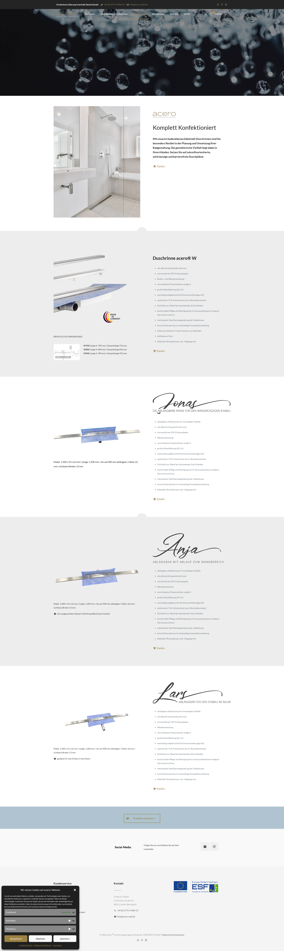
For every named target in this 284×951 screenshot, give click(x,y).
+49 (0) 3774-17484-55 (114, 4)
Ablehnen (40, 938)
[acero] (67, 14)
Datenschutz (168, 935)
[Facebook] (222, 4)
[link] (67, 352)
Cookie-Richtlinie (26, 945)
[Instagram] (225, 4)
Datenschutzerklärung (42, 945)
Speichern (65, 938)
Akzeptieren (16, 938)
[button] (74, 889)
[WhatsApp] (218, 4)
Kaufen (161, 166)
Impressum (57, 945)
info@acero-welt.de (138, 4)
